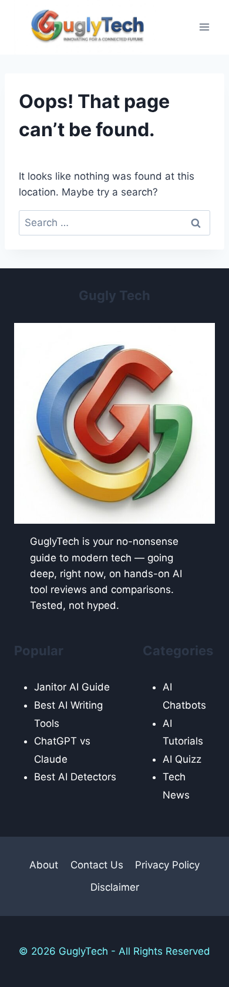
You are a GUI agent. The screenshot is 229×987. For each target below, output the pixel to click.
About (43, 865)
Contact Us (96, 865)
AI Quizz (182, 759)
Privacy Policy (167, 865)
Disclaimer (114, 887)
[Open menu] (204, 27)
